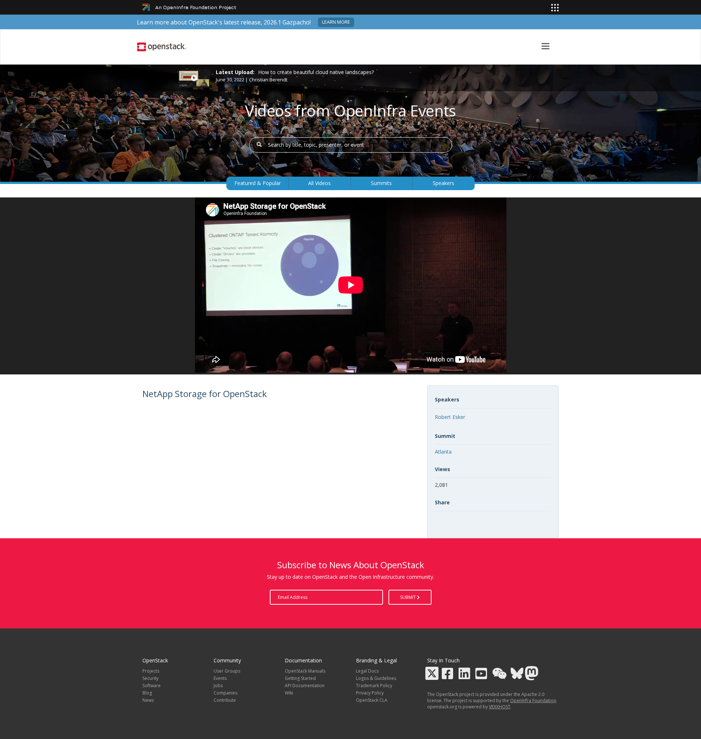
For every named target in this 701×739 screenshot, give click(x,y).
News (148, 700)
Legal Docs (367, 671)
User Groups (227, 671)
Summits (381, 183)
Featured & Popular (257, 183)
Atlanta (443, 451)
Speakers (443, 183)
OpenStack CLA (371, 700)
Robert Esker (450, 416)
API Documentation (305, 685)
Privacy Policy (370, 693)
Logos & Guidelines (376, 678)
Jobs (218, 685)
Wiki (289, 693)
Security (150, 678)
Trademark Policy (374, 685)
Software (151, 685)
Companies (225, 693)
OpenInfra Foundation (533, 700)
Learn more (336, 22)
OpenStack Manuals (305, 671)
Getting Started (300, 678)
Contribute (225, 700)
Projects (150, 671)
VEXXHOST (499, 707)
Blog (147, 693)
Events (220, 678)
